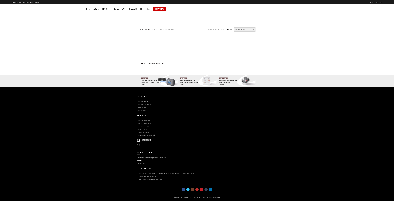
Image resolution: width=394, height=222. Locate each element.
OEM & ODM (106, 9)
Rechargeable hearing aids (146, 135)
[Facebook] (183, 189)
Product (147, 29)
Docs (148, 9)
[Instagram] (192, 189)
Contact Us (159, 9)
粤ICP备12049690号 (213, 197)
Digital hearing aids (143, 120)
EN (197, 194)
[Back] (141, 19)
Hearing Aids (133, 9)
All (150, 17)
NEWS (371, 2)
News (139, 148)
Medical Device (197, 22)
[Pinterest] (201, 189)
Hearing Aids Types (177, 17)
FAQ (138, 145)
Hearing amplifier (143, 132)
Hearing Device (160, 17)
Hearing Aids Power (196, 17)
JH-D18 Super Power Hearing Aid (152, 63)
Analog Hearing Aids (216, 17)
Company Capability (144, 104)
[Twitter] (188, 189)
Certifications (141, 107)
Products (96, 9)
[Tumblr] (206, 189)
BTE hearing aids (143, 126)
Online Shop (141, 164)
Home (88, 9)
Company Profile (119, 9)
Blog (141, 9)
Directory (379, 2)
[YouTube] (197, 189)
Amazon (140, 161)
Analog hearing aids (144, 123)
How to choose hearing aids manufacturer (151, 158)
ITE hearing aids (142, 129)
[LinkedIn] (210, 189)
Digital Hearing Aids (237, 17)
